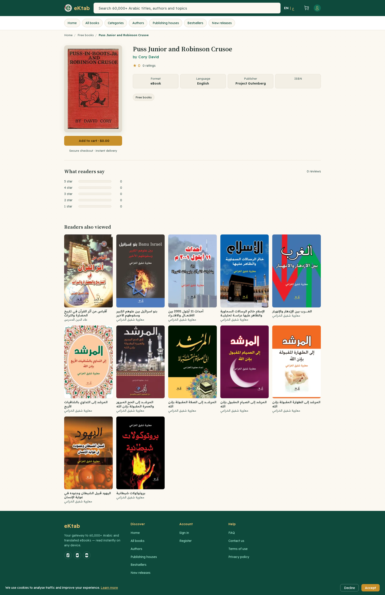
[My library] (298, 8)
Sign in (184, 533)
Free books (86, 35)
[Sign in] (317, 8)
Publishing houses (166, 23)
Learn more (109, 588)
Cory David (148, 56)
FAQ (231, 533)
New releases (222, 23)
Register (185, 541)
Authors (138, 23)
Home (72, 23)
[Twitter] (77, 555)
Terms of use (238, 549)
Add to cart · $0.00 (94, 141)
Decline (349, 588)
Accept (370, 588)
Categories (116, 23)
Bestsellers (195, 23)
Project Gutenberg (251, 83)
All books (92, 23)
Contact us (236, 541)
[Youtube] (86, 555)
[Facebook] (68, 555)
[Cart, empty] (306, 8)
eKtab (72, 525)
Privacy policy (238, 557)
